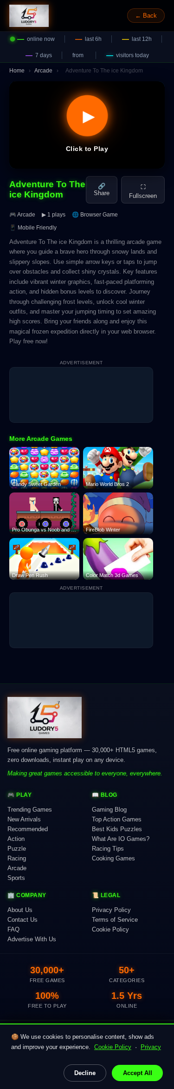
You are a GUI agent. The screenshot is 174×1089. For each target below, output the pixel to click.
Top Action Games (117, 819)
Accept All (137, 1072)
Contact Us (22, 919)
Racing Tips (108, 848)
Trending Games (29, 809)
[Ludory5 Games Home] (29, 16)
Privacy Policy (111, 909)
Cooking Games (113, 858)
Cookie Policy (112, 1046)
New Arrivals (24, 819)
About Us (19, 909)
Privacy (151, 1046)
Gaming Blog (109, 809)
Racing (16, 858)
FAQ (13, 929)
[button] (87, 125)
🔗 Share (102, 190)
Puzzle (16, 848)
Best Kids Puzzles (117, 829)
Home (17, 70)
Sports (16, 877)
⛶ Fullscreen (143, 191)
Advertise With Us (31, 939)
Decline (85, 1072)
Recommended (27, 829)
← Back (146, 15)
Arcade (43, 70)
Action (16, 838)
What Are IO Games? (120, 838)
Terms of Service (115, 919)
